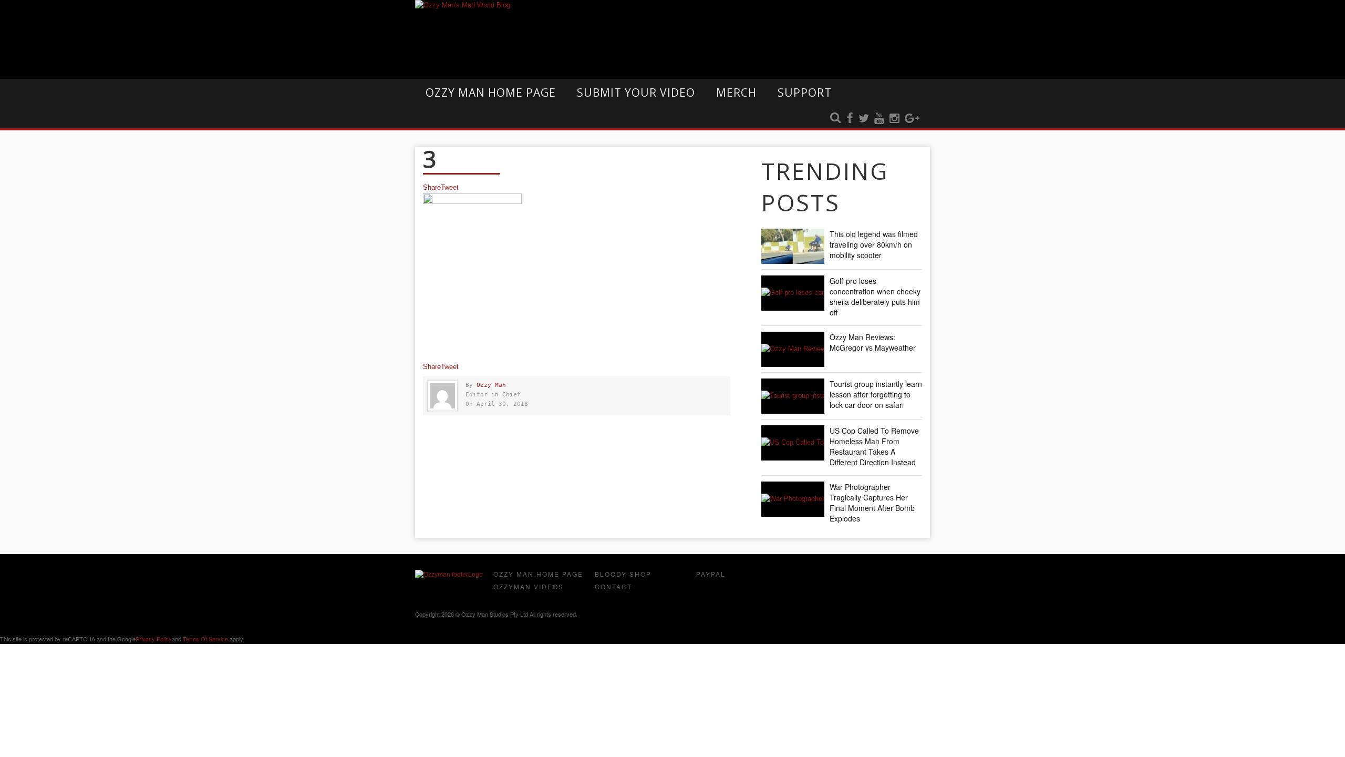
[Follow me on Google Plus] (912, 119)
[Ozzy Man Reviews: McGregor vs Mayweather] (793, 349)
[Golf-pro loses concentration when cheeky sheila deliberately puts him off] (793, 293)
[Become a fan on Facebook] (850, 119)
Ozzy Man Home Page (491, 92)
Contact (613, 586)
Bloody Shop (623, 573)
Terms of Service (205, 639)
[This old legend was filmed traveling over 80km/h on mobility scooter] (793, 246)
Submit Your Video (636, 92)
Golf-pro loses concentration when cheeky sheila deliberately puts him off (875, 296)
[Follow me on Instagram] (894, 119)
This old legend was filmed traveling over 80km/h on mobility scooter (874, 244)
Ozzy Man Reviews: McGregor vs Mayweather (873, 342)
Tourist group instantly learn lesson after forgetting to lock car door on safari (876, 394)
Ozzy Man (491, 385)
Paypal (711, 573)
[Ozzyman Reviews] (449, 574)
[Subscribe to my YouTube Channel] (879, 119)
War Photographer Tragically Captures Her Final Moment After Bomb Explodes (872, 503)
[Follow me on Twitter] (864, 119)
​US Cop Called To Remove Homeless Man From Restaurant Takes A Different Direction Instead (874, 446)
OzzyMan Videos (528, 586)
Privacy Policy (154, 639)
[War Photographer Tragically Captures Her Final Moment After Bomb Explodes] (793, 499)
